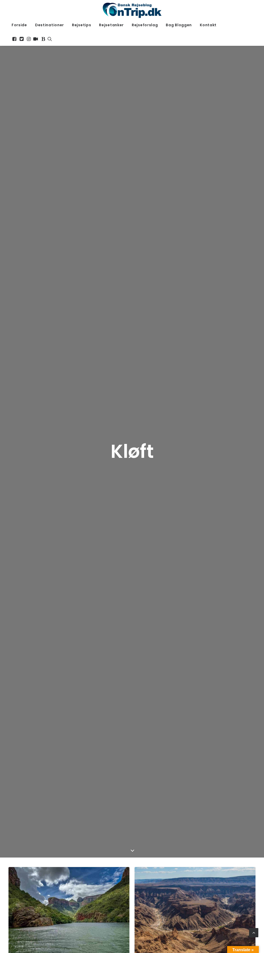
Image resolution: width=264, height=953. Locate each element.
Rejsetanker (111, 25)
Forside (19, 25)
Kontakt (208, 25)
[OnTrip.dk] (132, 9)
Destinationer (49, 25)
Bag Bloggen (179, 25)
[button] (15, 39)
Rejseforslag (145, 25)
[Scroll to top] (253, 932)
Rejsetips (81, 25)
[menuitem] (19, 25)
